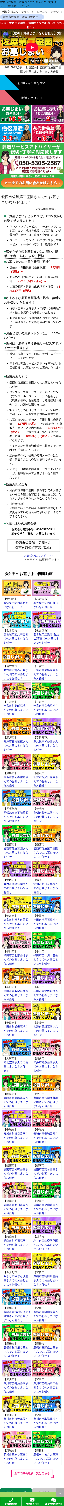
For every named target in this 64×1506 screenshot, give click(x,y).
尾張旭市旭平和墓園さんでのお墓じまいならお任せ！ (16, 816)
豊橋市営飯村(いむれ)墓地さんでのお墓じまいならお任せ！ (17, 1316)
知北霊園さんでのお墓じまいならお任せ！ (16, 1066)
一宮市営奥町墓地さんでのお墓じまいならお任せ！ (16, 709)
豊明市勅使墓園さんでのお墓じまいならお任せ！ (45, 816)
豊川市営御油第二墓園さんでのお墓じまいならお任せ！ (45, 1387)
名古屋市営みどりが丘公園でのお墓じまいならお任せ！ (16, 674)
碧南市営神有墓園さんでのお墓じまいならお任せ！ (16, 1173)
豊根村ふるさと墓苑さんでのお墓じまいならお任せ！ (45, 1458)
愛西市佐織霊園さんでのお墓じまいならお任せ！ (16, 888)
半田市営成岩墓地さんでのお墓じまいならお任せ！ (16, 1030)
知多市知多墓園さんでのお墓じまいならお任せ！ (45, 1066)
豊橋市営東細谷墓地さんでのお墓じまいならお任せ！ (16, 1351)
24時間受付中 (32, 1504)
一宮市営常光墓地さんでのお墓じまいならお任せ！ (45, 709)
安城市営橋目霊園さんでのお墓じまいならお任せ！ (16, 1137)
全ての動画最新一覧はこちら (32, 1473)
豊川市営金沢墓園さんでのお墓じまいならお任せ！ (16, 1423)
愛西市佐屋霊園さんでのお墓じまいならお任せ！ (16, 852)
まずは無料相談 (11, 1504)
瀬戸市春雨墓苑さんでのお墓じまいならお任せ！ (16, 745)
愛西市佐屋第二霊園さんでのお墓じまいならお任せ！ (45, 852)
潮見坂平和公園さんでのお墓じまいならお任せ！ (45, 745)
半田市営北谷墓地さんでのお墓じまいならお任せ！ (45, 995)
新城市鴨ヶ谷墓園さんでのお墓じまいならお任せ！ (16, 1458)
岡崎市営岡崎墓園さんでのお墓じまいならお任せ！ (16, 1102)
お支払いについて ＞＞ (39, 555)
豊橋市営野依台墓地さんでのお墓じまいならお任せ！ (45, 1351)
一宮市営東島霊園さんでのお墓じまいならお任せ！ (45, 674)
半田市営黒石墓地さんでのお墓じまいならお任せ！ (45, 923)
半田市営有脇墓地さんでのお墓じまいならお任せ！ (16, 995)
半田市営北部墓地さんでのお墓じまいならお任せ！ (16, 959)
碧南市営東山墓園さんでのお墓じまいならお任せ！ (45, 1209)
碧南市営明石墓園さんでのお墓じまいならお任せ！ (16, 1244)
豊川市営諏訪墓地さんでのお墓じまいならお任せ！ (45, 1423)
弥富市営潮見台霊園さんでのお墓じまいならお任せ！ (16, 923)
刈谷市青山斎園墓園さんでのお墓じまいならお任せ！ (45, 1244)
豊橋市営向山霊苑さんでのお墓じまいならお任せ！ (45, 1316)
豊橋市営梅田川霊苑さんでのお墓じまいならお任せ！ (45, 1280)
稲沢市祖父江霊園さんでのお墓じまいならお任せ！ (45, 781)
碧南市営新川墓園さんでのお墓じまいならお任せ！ (16, 1209)
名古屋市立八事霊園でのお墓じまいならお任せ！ (16, 638)
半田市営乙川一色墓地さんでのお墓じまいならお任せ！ (45, 959)
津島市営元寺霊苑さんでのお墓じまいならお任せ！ (16, 781)
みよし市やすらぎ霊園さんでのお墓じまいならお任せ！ (16, 1280)
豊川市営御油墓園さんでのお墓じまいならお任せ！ (16, 1387)
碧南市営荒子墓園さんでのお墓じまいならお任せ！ (45, 1173)
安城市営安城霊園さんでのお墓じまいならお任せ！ (45, 1137)
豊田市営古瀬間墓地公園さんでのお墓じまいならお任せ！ (45, 1102)
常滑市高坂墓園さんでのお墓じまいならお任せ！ (45, 1030)
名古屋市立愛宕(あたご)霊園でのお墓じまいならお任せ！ (46, 638)
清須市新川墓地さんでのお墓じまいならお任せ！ (45, 888)
